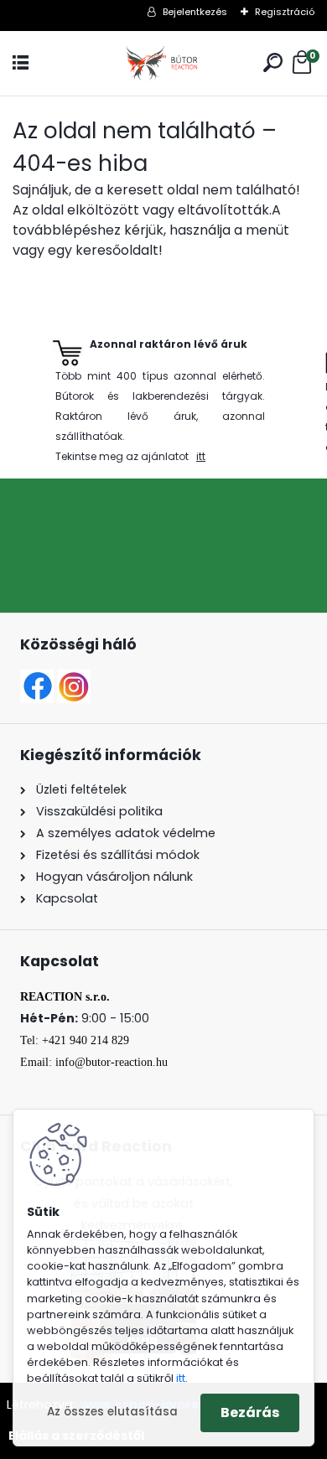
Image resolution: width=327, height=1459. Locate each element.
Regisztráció (284, 11)
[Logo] (163, 63)
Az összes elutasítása (112, 1412)
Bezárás (250, 1412)
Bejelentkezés (195, 11)
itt (200, 456)
